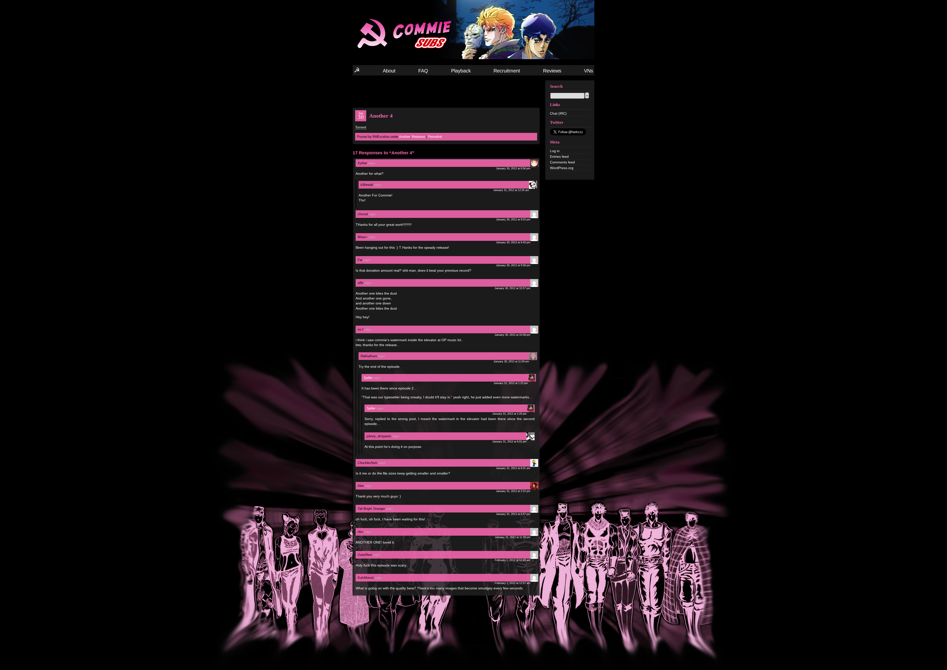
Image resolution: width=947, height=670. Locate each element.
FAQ (423, 70)
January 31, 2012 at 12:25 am (511, 190)
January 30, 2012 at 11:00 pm (511, 361)
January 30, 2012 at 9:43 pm (513, 242)
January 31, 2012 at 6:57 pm (513, 513)
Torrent (360, 127)
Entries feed (559, 157)
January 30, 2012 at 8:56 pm (513, 168)
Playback (461, 70)
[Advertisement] (446, 91)
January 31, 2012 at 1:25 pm (509, 413)
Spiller (368, 378)
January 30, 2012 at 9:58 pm (513, 265)
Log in (555, 151)
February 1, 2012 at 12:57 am (512, 583)
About (389, 70)
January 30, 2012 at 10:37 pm (512, 288)
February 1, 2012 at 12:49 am (512, 560)
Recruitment (506, 70)
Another (404, 137)
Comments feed (562, 162)
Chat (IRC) (558, 113)
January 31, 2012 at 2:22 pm (513, 491)
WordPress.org (561, 168)
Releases (418, 137)
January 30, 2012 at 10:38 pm (512, 334)
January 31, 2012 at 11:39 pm (512, 537)
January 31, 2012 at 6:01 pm (509, 441)
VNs (588, 70)
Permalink (435, 137)
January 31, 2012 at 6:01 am (513, 468)
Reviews (552, 70)
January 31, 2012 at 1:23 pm (510, 383)
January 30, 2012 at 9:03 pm (513, 219)
